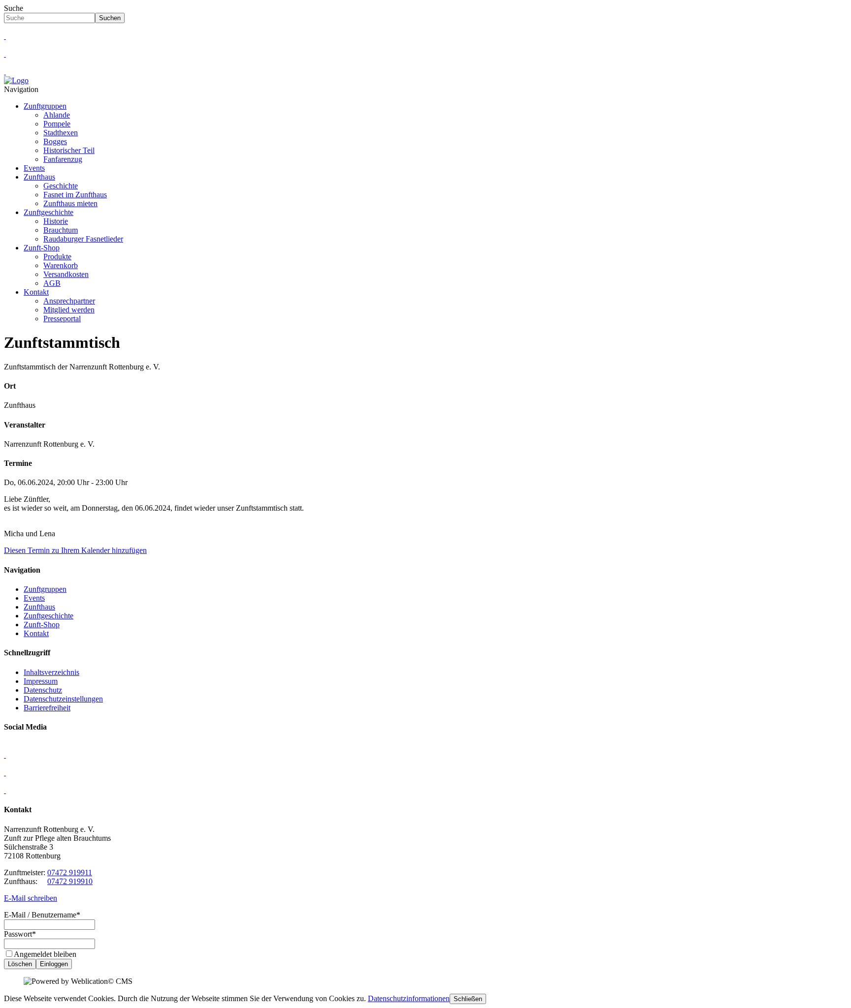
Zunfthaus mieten (70, 203)
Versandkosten (66, 274)
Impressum (41, 681)
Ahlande (56, 115)
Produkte (57, 256)
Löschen (20, 964)
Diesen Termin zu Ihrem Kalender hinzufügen (75, 550)
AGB (52, 283)
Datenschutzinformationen (409, 998)
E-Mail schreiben (30, 898)
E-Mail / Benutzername (42, 915)
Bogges (55, 141)
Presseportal (62, 318)
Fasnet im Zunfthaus (75, 194)
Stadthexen (60, 132)
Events (34, 168)
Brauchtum (60, 230)
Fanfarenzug (62, 159)
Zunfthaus (39, 177)
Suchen (110, 18)
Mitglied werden (69, 309)
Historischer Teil (69, 150)
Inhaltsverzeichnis (51, 672)
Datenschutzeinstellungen (63, 699)
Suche (13, 8)
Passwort (20, 934)
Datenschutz (43, 690)
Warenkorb (60, 265)
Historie (55, 221)
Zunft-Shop (42, 248)
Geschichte (60, 186)
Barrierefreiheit (47, 707)
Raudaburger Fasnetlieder (83, 239)
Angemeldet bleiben (45, 954)
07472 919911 (69, 872)
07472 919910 (70, 881)
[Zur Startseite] (16, 80)
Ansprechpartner (69, 301)
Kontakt (36, 292)
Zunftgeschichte (48, 212)
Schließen (468, 999)
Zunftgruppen (45, 106)
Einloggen (54, 964)
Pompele (56, 124)
